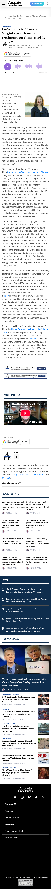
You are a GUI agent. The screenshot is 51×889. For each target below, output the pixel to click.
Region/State (8, 26)
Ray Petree (6, 719)
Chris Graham (11, 512)
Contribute (37, 4)
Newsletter (10, 824)
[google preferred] (12, 54)
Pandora (41, 475)
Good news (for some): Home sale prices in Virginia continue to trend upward (18, 758)
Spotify (32, 475)
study (6, 296)
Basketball (8, 694)
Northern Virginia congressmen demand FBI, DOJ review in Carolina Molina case (18, 729)
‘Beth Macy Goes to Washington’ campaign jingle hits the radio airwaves (17, 772)
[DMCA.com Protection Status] (25, 882)
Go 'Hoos (17, 694)
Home (4, 17)
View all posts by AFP (11, 483)
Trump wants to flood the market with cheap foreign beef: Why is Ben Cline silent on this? (24, 682)
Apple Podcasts (21, 475)
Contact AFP (10, 804)
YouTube (6, 478)
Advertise (9, 811)
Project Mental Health (15, 831)
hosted (33, 339)
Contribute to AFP (13, 818)
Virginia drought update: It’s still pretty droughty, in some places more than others (19, 743)
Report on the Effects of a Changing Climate (27, 172)
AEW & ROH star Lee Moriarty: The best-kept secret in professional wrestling (18, 714)
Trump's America (9, 724)
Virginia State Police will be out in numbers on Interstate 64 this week (12, 541)
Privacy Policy (11, 838)
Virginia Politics (10, 676)
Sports (6, 709)
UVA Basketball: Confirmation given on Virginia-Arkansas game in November (18, 699)
